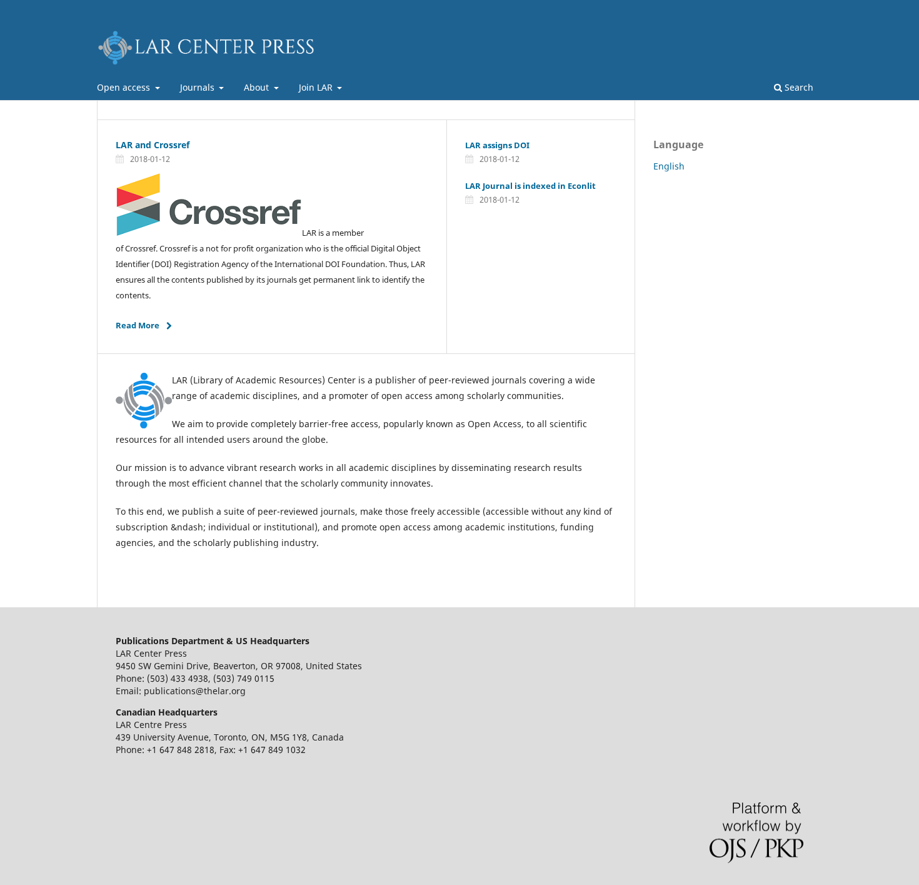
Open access (125, 87)
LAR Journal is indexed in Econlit (530, 185)
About (257, 87)
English (669, 166)
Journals (198, 87)
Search (797, 87)
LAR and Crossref (152, 145)
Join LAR (317, 87)
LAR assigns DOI (497, 145)
